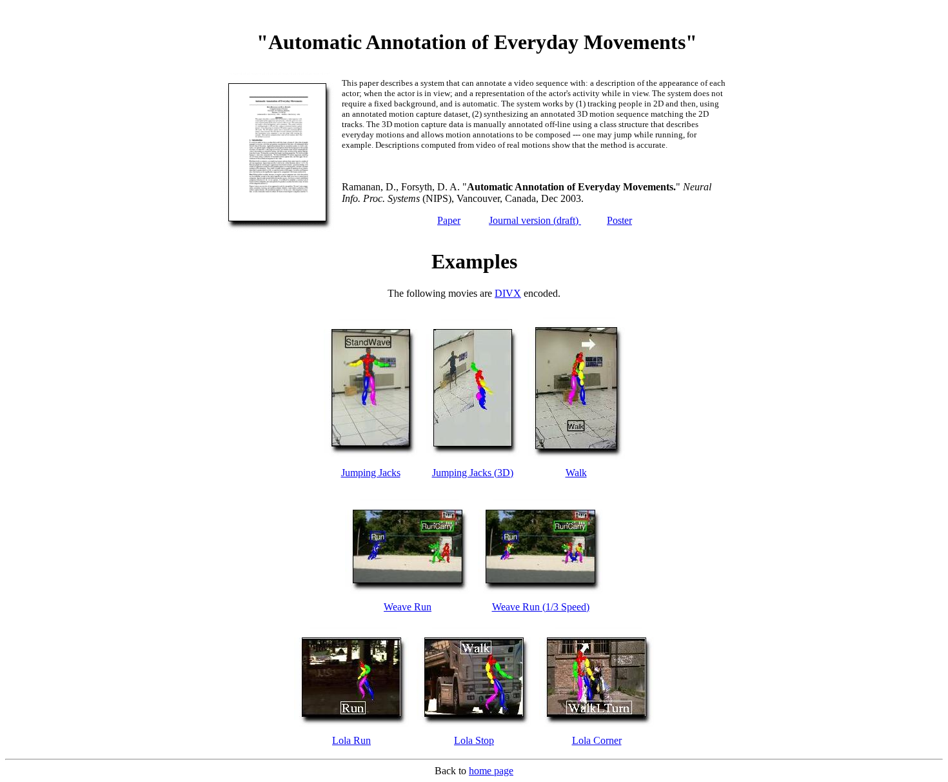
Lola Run (351, 740)
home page (491, 770)
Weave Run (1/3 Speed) (540, 606)
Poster (619, 220)
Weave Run (407, 606)
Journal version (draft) (535, 220)
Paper (448, 220)
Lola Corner (597, 740)
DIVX (508, 293)
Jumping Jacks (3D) (472, 472)
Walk (576, 472)
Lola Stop (474, 740)
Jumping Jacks (370, 472)
